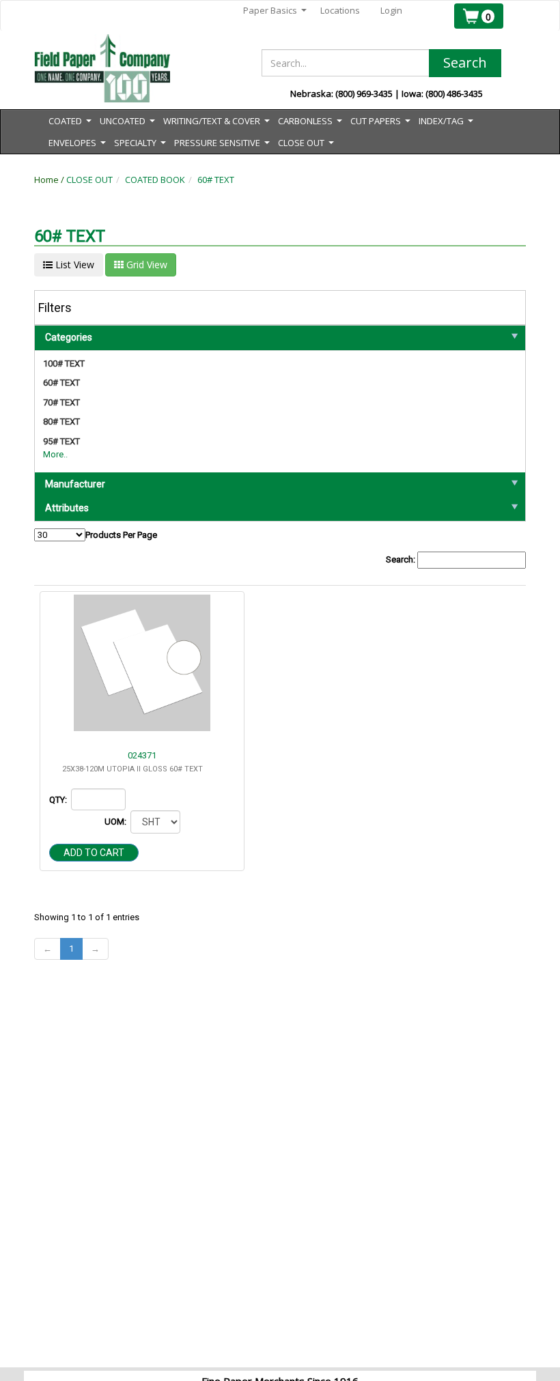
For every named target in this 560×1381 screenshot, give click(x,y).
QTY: (59, 800)
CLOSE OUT (89, 179)
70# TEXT (61, 402)
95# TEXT (61, 441)
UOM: (116, 821)
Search (465, 62)
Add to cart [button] (94, 852)
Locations (340, 10)
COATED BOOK (155, 179)
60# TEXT (215, 179)
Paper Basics (275, 10)
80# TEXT (61, 421)
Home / (50, 179)
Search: (401, 559)
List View (73, 264)
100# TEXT (64, 363)
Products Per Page (121, 535)
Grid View (145, 264)
